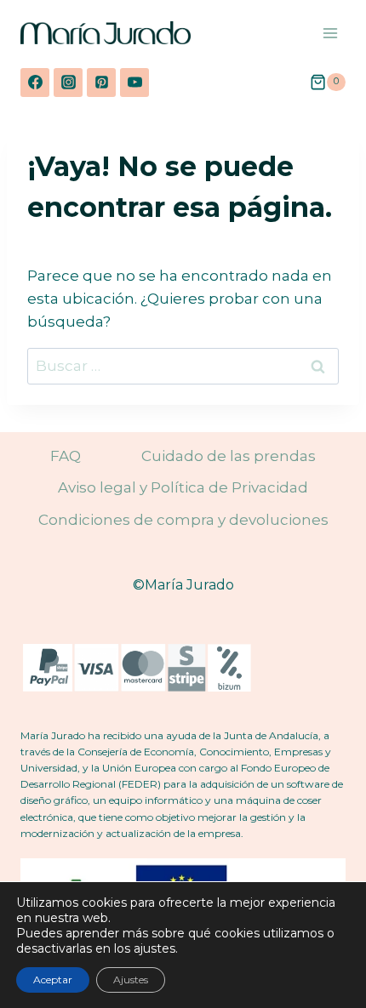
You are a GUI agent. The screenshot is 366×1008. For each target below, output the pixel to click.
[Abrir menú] (330, 33)
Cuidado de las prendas (228, 455)
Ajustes (130, 979)
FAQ (65, 455)
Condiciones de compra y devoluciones (183, 519)
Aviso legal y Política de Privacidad (183, 487)
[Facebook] (34, 82)
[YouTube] (134, 82)
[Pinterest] (101, 82)
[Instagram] (68, 82)
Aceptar (52, 979)
